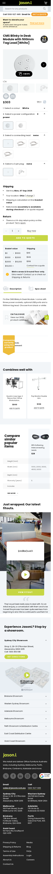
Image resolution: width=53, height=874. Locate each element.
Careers (30, 860)
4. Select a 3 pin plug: (17, 163)
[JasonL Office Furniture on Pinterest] (35, 776)
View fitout (25, 592)
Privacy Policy (9, 842)
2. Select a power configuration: (20, 116)
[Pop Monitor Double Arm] (38, 383)
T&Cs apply (20, 223)
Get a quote (39, 14)
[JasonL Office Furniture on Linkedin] (20, 776)
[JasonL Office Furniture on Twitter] (6, 776)
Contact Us (8, 864)
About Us (7, 860)
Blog (28, 847)
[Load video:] (25, 574)
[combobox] (25, 9)
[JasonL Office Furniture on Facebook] (13, 776)
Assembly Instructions (13, 855)
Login (29, 855)
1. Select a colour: (16, 108)
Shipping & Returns (12, 847)
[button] (4, 3)
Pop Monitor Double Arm (39, 397)
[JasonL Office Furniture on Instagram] (27, 776)
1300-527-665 (14, 14)
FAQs (28, 851)
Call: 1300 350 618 (12, 651)
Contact (30, 265)
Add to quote (25, 237)
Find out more (37, 23)
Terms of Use (9, 851)
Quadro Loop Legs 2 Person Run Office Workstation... (14, 398)
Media (29, 842)
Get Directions (16, 656)
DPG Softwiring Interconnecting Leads (37, 447)
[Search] (44, 9)
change (29, 195)
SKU (39, 101)
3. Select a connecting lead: (21, 135)
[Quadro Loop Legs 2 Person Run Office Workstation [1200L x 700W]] (14, 383)
